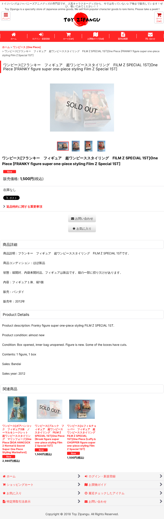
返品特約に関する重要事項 (24, 206)
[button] (5, 16)
